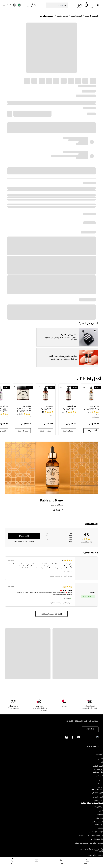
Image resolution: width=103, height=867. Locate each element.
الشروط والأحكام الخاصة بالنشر (24, 541)
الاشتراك (90, 729)
